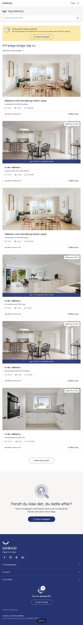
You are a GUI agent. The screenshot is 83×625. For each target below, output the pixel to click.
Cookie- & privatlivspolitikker (13, 616)
